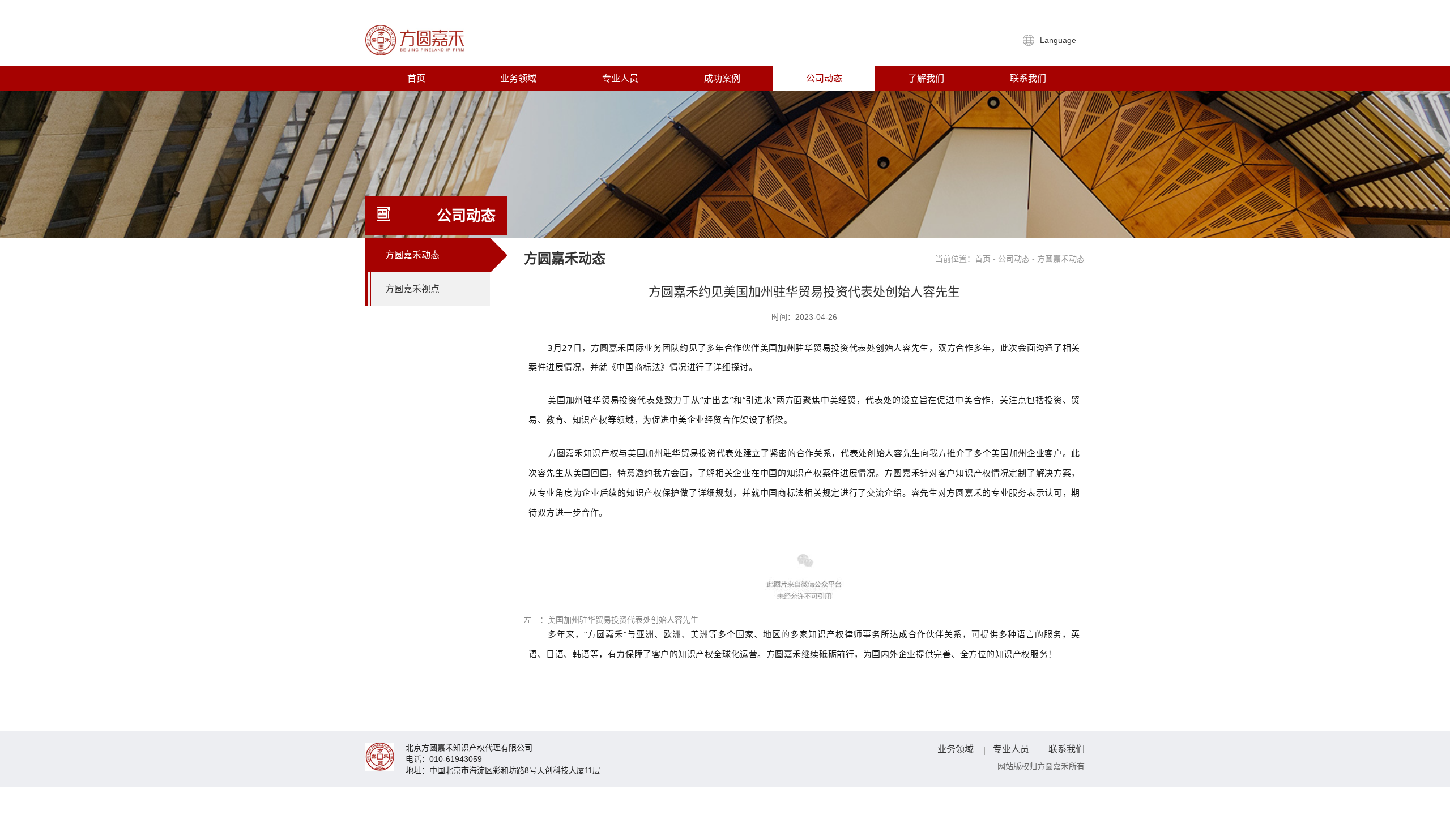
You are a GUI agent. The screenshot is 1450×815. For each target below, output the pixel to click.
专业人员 (620, 78)
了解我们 (926, 78)
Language (1059, 40)
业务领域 (518, 78)
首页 (416, 78)
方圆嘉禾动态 (412, 255)
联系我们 (1028, 78)
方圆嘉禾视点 (412, 289)
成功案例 (722, 78)
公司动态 (824, 78)
